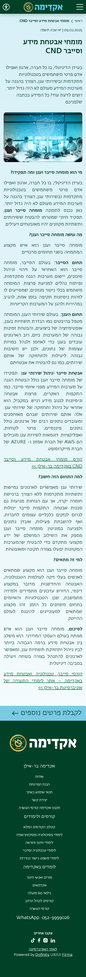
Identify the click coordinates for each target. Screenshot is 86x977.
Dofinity (42, 955)
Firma (67, 955)
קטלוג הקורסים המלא (39, 827)
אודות (39, 777)
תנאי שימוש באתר (39, 792)
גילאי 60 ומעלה (39, 893)
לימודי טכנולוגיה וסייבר (39, 851)
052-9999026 (55, 917)
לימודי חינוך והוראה (39, 843)
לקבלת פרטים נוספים (51, 713)
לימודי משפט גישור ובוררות (39, 858)
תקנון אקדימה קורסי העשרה (39, 808)
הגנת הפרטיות (39, 785)
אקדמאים (39, 885)
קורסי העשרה (39, 909)
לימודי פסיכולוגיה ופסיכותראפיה (39, 835)
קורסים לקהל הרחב (39, 901)
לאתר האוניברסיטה (43, 949)
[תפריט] (80, 7)
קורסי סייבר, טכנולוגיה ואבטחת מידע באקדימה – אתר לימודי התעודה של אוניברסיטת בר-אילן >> (43, 681)
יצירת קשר (39, 800)
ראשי (78, 21)
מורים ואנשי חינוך (39, 878)
